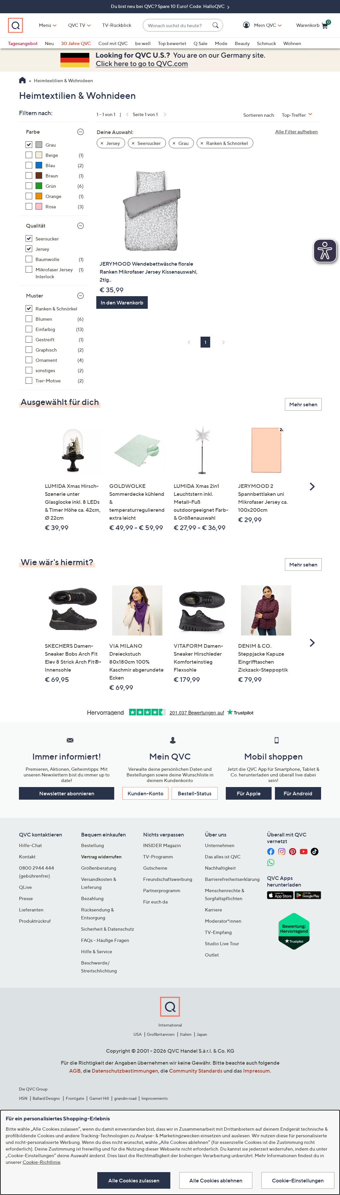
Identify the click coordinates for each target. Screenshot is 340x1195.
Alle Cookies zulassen (133, 1180)
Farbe (33, 131)
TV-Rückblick (116, 25)
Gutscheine (155, 868)
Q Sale (201, 43)
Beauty (242, 43)
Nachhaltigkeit (220, 868)
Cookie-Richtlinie (41, 1162)
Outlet (212, 955)
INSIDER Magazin (162, 845)
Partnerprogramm (161, 890)
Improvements (154, 1098)
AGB (75, 1070)
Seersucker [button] (148, 143)
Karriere (213, 909)
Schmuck (266, 43)
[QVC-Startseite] (22, 81)
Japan (202, 1034)
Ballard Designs (46, 1098)
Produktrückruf (35, 921)
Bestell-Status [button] (195, 793)
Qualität (35, 225)
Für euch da (155, 901)
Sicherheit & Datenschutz (107, 929)
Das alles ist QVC (223, 856)
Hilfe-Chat (30, 845)
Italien (186, 1034)
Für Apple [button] (249, 793)
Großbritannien (161, 1034)
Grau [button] (183, 143)
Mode (221, 43)
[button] (255, 25)
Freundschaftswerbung (167, 879)
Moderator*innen (223, 921)
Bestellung (92, 845)
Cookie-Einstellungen (298, 1180)
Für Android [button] (298, 793)
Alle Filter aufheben (296, 131)
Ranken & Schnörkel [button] (226, 143)
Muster (34, 295)
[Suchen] (216, 25)
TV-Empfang (218, 932)
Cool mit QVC (113, 43)
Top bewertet (172, 43)
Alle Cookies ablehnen (215, 1180)
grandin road (125, 1098)
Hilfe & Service (96, 951)
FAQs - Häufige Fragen (105, 940)
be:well (143, 43)
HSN (23, 1098)
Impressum (256, 1070)
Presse (26, 898)
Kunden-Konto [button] (145, 793)
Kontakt (27, 856)
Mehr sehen (303, 404)
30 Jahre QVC (76, 43)
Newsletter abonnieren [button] (66, 793)
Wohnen (292, 43)
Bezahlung (92, 898)
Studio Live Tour (222, 943)
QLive (25, 887)
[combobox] (176, 25)
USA (137, 1034)
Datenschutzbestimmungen (125, 1070)
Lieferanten (31, 909)
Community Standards (195, 1070)
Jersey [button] (112, 143)
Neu (49, 43)
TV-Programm (158, 856)
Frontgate (75, 1098)
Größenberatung (98, 868)
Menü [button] (45, 25)
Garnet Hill (99, 1098)
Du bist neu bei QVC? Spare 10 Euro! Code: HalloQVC (168, 6)
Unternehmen (219, 845)
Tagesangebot (23, 43)
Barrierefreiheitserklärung (232, 879)
